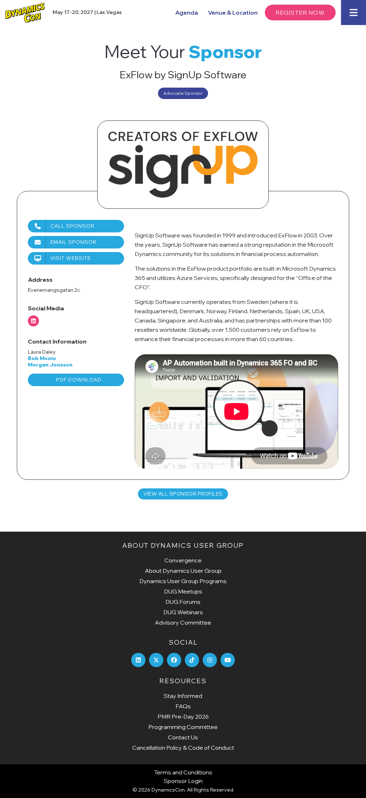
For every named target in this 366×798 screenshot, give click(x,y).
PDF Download (79, 379)
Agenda (186, 12)
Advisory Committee (183, 622)
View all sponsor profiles (183, 494)
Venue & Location (233, 12)
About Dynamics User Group (183, 570)
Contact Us (183, 737)
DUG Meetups (183, 591)
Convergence (183, 560)
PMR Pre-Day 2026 (183, 716)
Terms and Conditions (183, 772)
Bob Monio (42, 358)
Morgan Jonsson (50, 364)
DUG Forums (183, 601)
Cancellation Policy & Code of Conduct (183, 747)
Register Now (300, 12)
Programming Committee (183, 726)
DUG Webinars (183, 612)
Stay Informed (183, 695)
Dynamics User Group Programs (183, 581)
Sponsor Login (183, 780)
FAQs (183, 706)
